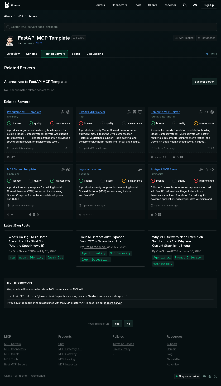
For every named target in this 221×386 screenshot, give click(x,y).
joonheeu (28, 43)
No (128, 323)
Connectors (119, 5)
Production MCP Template (24, 112)
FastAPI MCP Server (92, 112)
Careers (171, 349)
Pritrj (81, 116)
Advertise (173, 364)
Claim (39, 42)
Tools (137, 5)
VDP (115, 354)
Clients (152, 5)
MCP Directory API (70, 349)
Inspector (170, 5)
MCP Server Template (21, 169)
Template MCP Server (165, 112)
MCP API (78, 289)
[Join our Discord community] (204, 376)
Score (76, 53)
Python (213, 54)
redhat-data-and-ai (163, 116)
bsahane (84, 173)
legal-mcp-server (90, 169)
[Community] (195, 5)
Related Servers (54, 53)
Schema (31, 53)
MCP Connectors (15, 349)
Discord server (113, 302)
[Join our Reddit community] (210, 376)
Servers (100, 5)
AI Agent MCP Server (165, 169)
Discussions (95, 53)
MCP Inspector (67, 364)
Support (172, 344)
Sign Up (209, 5)
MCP (20, 16)
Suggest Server (204, 81)
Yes (117, 323)
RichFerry (12, 116)
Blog (169, 354)
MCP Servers (12, 344)
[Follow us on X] (215, 376)
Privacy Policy (122, 349)
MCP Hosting (66, 359)
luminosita (157, 173)
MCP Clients (11, 354)
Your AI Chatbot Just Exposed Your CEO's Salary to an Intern (102, 239)
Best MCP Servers (15, 364)
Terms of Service (123, 344)
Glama (8, 16)
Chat (61, 344)
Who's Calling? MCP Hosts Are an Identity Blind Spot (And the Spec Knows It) (27, 241)
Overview (13, 53)
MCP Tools (11, 359)
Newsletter (173, 359)
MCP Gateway (67, 354)
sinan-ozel (13, 173)
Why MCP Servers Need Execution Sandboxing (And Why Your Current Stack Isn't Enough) (177, 241)
